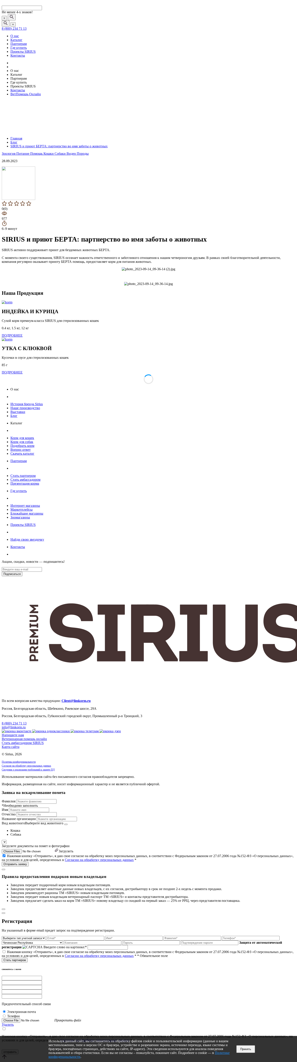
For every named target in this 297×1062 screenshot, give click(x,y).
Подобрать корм (22, 446)
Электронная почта (21, 1012)
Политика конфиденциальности (19, 761)
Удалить (8, 1024)
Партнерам (18, 44)
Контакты (17, 55)
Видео (72, 153)
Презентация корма (24, 483)
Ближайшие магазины (26, 513)
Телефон (13, 1016)
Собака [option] (15, 834)
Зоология (9, 153)
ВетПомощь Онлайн (25, 94)
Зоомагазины (20, 517)
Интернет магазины (25, 505)
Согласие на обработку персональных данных (26, 765)
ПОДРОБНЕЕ (12, 335)
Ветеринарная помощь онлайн (24, 739)
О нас (14, 36)
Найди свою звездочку (27, 539)
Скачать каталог (22, 453)
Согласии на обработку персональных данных (99, 860)
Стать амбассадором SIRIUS (23, 743)
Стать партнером (23, 475)
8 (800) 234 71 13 (14, 28)
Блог (13, 416)
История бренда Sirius (26, 404)
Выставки (17, 412)
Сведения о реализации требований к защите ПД (28, 769)
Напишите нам (13, 735)
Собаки (61, 153)
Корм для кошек (22, 438)
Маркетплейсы (21, 509)
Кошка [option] (15, 830)
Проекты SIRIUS (23, 51)
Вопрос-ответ (20, 449)
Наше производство (25, 408)
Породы (83, 153)
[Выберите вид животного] (66, 824)
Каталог (16, 40)
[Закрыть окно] (3, 869)
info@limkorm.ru (14, 727)
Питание (23, 153)
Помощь (36, 153)
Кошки (49, 153)
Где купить (18, 47)
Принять (245, 1049)
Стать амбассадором (25, 479)
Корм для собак (21, 442)
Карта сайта (10, 747)
